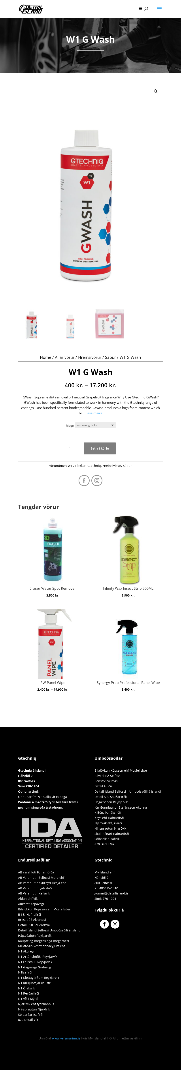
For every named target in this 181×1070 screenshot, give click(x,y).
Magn (70, 425)
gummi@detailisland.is (111, 893)
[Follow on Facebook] (84, 480)
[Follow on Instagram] (96, 480)
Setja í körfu (100, 448)
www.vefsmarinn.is (66, 1038)
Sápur (110, 357)
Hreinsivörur (89, 357)
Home (45, 357)
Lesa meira (94, 413)
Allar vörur (64, 357)
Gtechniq (94, 466)
